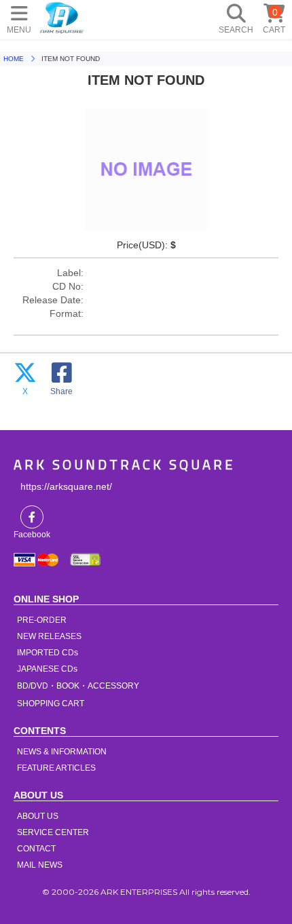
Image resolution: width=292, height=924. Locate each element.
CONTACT (36, 848)
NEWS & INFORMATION (62, 751)
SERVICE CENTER (53, 832)
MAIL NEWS (39, 865)
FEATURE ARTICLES (56, 768)
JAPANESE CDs (47, 669)
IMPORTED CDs (47, 652)
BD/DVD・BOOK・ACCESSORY (78, 686)
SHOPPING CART (50, 703)
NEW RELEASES (49, 636)
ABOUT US (37, 816)
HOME (62, 17)
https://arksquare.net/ (66, 486)
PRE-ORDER (42, 620)
